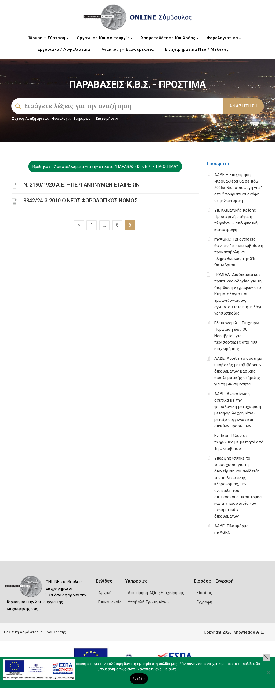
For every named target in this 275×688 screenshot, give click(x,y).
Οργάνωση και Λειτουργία (104, 37)
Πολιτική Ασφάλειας (21, 632)
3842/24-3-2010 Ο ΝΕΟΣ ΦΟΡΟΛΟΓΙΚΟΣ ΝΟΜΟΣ (80, 200)
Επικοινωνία (109, 602)
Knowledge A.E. (248, 632)
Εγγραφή (204, 602)
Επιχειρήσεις (107, 119)
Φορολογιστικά (223, 37)
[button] (266, 657)
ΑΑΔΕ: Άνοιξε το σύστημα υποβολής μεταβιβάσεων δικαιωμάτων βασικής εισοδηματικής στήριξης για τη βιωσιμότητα (238, 371)
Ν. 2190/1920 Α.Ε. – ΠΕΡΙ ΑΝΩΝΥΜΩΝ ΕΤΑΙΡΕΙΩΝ (81, 184)
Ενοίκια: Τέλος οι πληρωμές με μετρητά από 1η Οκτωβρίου (239, 442)
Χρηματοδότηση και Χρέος (169, 37)
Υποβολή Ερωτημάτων (148, 602)
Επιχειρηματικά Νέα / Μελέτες (197, 49)
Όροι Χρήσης (55, 632)
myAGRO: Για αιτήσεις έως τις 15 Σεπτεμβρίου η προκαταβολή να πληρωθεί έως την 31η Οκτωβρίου (238, 252)
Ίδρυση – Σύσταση (47, 37)
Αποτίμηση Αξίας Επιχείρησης (156, 592)
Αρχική (104, 592)
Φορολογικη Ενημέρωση (72, 119)
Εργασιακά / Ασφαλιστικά (64, 49)
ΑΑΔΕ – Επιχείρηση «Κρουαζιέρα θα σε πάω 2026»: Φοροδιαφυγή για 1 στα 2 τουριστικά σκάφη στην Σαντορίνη (238, 187)
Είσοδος (204, 592)
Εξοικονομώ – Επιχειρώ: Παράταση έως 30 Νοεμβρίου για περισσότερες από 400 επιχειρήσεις (237, 336)
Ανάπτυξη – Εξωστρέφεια (128, 49)
